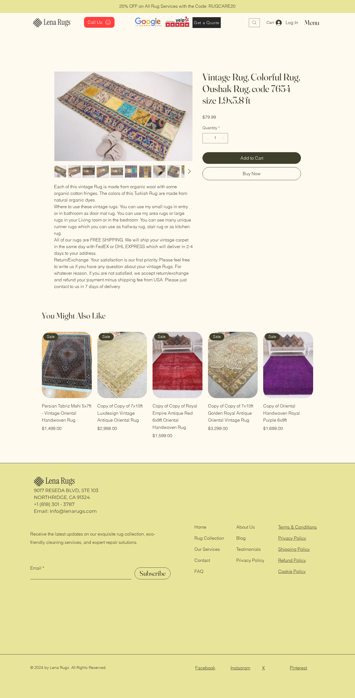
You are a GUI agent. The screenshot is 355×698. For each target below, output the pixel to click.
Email (35, 568)
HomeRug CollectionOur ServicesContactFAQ (209, 549)
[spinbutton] (215, 138)
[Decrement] (206, 138)
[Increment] (223, 138)
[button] (273, 22)
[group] (177, 385)
